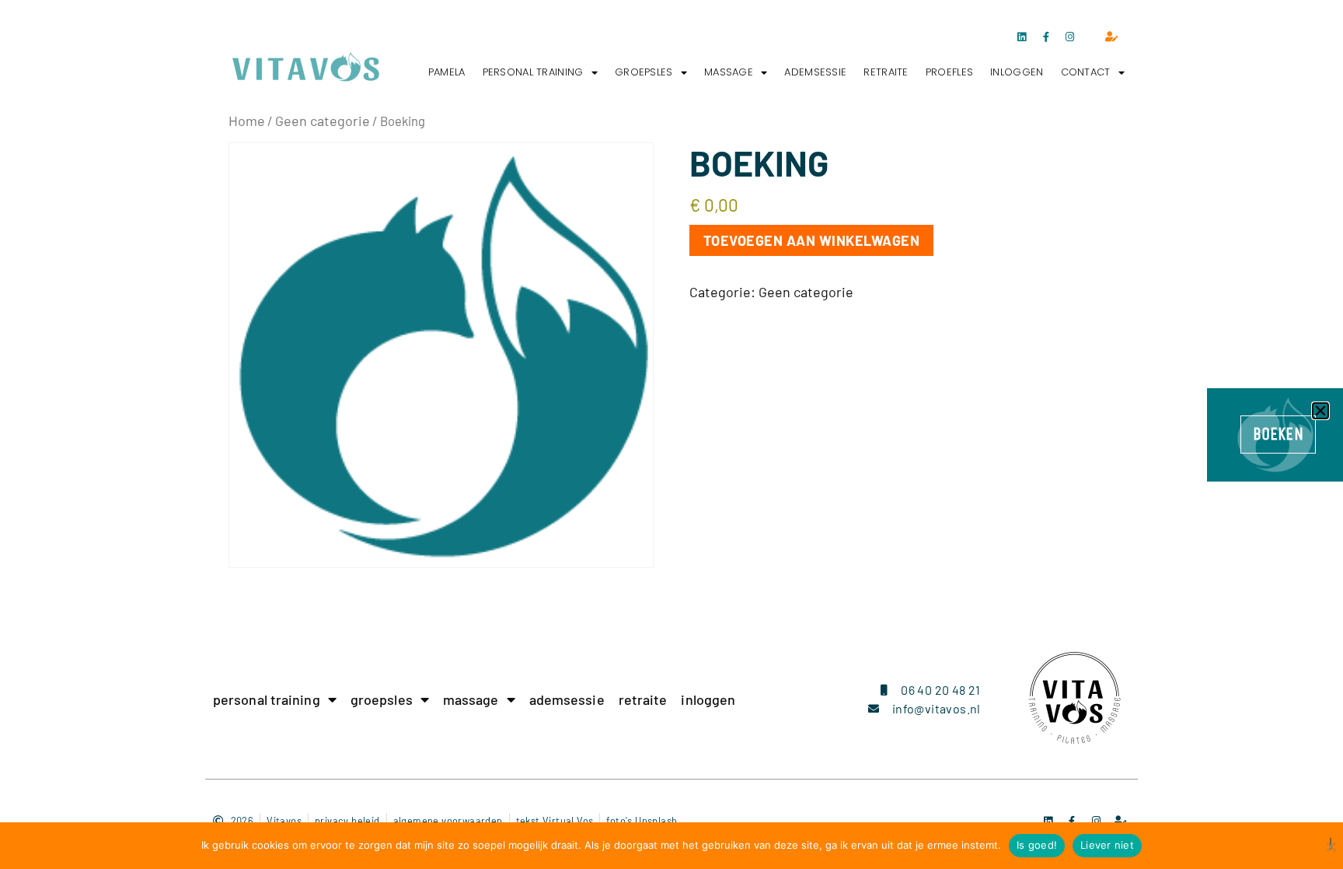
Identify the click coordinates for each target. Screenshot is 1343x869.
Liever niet (1107, 845)
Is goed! (1037, 845)
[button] (1320, 411)
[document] (671, 434)
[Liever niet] (1330, 844)
